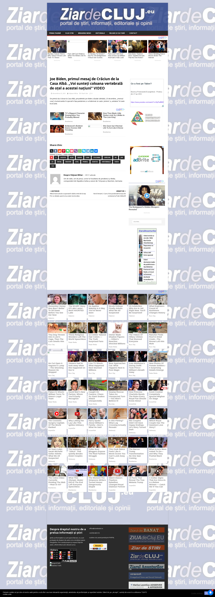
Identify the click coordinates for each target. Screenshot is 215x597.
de (116, 157)
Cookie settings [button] (197, 593)
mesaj (59, 162)
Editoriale (100, 33)
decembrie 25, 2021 (59, 93)
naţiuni (68, 162)
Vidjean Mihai (73, 93)
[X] (51, 151)
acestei (63, 157)
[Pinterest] (64, 151)
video (117, 162)
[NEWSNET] (146, 578)
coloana (96, 157)
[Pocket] (72, 151)
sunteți (95, 162)
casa (87, 157)
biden (79, 157)
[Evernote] (68, 151)
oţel (77, 162)
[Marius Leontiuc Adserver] (146, 588)
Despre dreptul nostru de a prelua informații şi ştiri (68, 530)
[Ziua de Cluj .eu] (146, 541)
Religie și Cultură (117, 33)
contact (133, 33)
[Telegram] (88, 151)
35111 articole (90, 175)
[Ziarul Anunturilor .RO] (146, 569)
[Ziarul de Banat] (146, 531)
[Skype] (84, 151)
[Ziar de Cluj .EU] (146, 560)
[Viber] (76, 151)
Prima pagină (55, 33)
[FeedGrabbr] (147, 282)
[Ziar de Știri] (146, 549)
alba (71, 157)
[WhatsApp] (80, 151)
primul (85, 162)
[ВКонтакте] (96, 151)
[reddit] (59, 151)
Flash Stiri (85, 93)
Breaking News (84, 33)
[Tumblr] (55, 151)
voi (53, 166)
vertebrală (106, 162)
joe (122, 157)
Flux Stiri (69, 33)
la (52, 162)
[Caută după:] (146, 222)
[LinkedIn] (92, 151)
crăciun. (107, 157)
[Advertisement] (99, 68)
